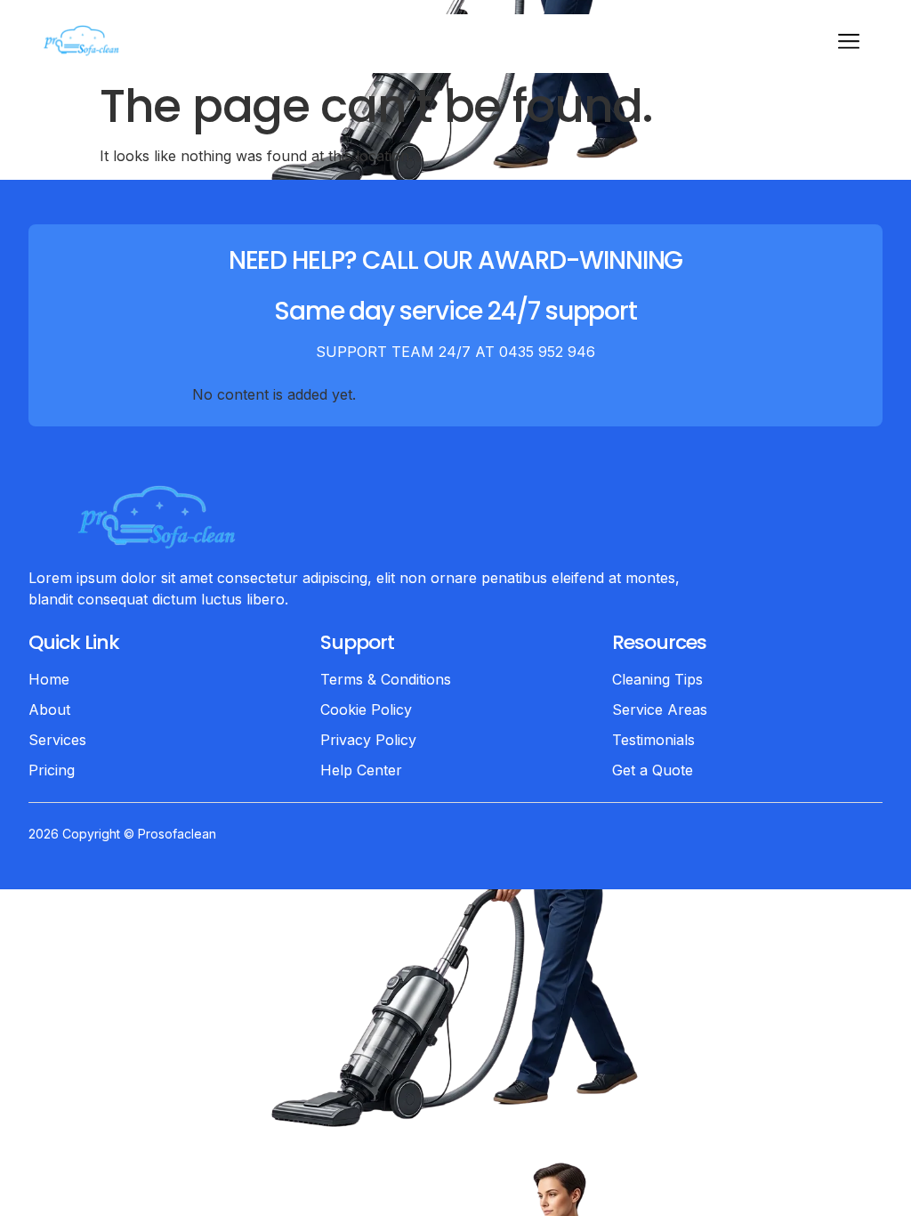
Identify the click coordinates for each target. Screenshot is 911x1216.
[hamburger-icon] (848, 43)
